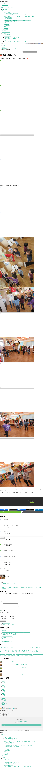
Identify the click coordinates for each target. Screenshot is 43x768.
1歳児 (1, 647)
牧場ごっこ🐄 (14, 671)
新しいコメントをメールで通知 (7, 616)
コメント (2, 601)
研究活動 (6, 29)
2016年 (3, 694)
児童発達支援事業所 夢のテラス (11, 13)
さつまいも (19, 647)
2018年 (3, 691)
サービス (4, 699)
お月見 (7, 647)
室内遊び (25, 587)
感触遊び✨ (7, 519)
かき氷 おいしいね (8, 568)
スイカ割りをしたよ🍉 (9, 544)
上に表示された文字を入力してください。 (8, 612)
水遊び (36, 654)
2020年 (3, 689)
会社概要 (4, 700)
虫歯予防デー (14, 655)
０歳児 (30, 655)
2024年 (3, 684)
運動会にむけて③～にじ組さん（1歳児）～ (20, 664)
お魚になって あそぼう (9, 550)
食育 (27, 655)
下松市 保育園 (18, 649)
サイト (1, 608)
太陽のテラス (7, 34)
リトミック (12, 649)
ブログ (3, 704)
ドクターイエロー (3, 649)
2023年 (3, 685)
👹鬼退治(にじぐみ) (6, 623)
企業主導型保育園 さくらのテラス (11, 18)
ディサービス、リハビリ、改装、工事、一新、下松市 (34, 647)
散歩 (31, 654)
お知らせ (4, 630)
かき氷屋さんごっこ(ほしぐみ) (10, 556)
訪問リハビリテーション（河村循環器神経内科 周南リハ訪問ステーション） (20, 16)
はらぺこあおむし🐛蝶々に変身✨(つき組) (20, 667)
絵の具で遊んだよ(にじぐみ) (10, 531)
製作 (21, 655)
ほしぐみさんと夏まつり (9, 575)
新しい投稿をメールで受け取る (7, 618)
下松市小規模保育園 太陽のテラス (9, 633)
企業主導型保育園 (20, 587)
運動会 (26, 655)
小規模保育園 (18, 654)
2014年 (3, 695)
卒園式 (39, 652)
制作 (37, 652)
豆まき (5, 588)
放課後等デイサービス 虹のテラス (11, 21)
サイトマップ (5, 5)
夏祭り (7, 654)
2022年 (3, 686)
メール (1, 606)
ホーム (3, 3)
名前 (1, 604)
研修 (3, 702)
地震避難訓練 (3, 654)
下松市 (10, 587)
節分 (31, 587)
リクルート (4, 703)
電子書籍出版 (7, 25)
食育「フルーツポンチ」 (9, 537)
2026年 (3, 681)
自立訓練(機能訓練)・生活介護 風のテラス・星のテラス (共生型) (18, 20)
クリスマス (23, 647)
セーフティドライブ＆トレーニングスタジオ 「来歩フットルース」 (18, 14)
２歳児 (8, 588)
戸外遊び (21, 654)
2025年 (3, 682)
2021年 (3, 688)
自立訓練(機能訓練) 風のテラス (11, 38)
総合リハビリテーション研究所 (7, 655)
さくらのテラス (7, 36)
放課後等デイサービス (27, 654)
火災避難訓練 (39, 654)
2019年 (3, 690)
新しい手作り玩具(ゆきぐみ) (17, 674)
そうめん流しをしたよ (9, 562)
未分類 (3, 638)
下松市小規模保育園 (25, 652)
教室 (5, 22)
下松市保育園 (14, 587)
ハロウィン (8, 649)
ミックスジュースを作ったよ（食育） (12, 525)
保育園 (35, 652)
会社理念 (6, 28)
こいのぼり (10, 647)
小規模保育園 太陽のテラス (9, 17)
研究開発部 (6, 24)
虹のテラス (18, 655)
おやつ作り (4, 647)
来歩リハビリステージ (8, 12)
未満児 (28, 587)
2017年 (3, 693)
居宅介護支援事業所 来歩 (7, 636)
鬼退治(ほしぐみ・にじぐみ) (8, 624)
